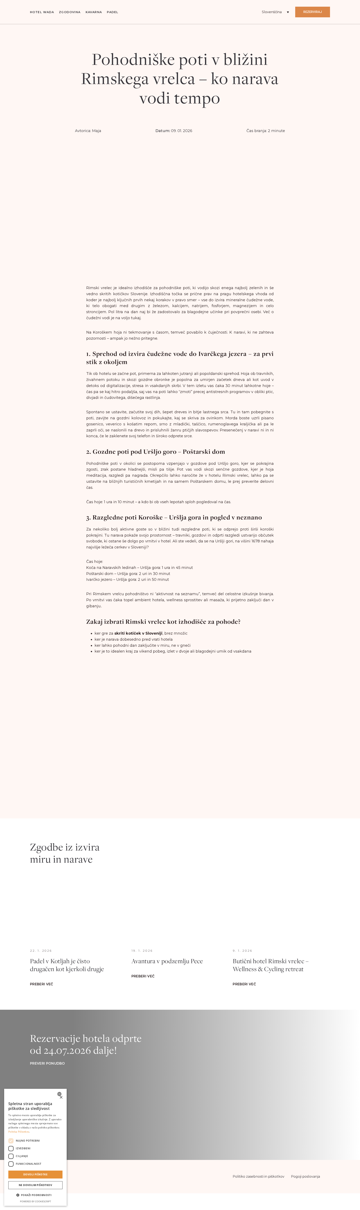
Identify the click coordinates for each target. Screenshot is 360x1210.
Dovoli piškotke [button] (35, 1174)
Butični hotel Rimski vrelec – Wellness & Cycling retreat (271, 965)
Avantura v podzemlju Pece (167, 961)
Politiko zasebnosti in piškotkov (258, 1176)
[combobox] (59, 1094)
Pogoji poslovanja (305, 1176)
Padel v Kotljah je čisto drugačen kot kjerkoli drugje (67, 965)
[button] (35, 1195)
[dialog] (35, 1147)
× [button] (60, 1097)
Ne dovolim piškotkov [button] (35, 1185)
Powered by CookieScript (35, 1201)
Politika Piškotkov (18, 1131)
